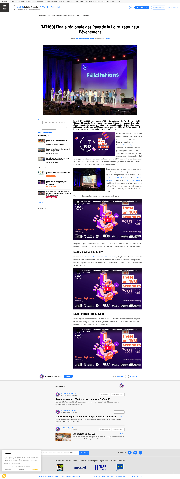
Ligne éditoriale (137, 476)
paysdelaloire (53, 122)
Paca (81, 1)
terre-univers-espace (117, 394)
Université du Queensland (128, 144)
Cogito (28, 1)
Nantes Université (133, 180)
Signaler (43, 208)
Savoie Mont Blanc (91, 1)
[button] (4, 476)
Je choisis (21, 469)
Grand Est (101, 1)
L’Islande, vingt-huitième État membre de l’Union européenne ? (58, 150)
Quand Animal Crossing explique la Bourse (56, 141)
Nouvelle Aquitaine (38, 1)
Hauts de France (111, 1)
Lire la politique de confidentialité (12, 463)
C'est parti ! (84, 453)
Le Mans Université (114, 177)
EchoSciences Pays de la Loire (85, 39)
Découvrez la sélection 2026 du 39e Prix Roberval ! (58, 173)
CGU (128, 476)
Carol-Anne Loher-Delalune (56, 144)
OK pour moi (35, 469)
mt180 (45, 122)
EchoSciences (6, 1)
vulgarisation (62, 126)
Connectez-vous (158, 7)
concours (62, 122)
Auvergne (70, 1)
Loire (76, 1)
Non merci (8, 469)
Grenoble (62, 1)
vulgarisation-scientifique (49, 127)
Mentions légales (99, 476)
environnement (105, 394)
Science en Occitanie (51, 1)
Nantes (14, 1)
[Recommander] (127, 376)
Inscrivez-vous (173, 7)
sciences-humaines (118, 429)
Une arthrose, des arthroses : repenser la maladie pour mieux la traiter (58, 159)
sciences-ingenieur (105, 429)
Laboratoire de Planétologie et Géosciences (100, 256)
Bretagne (21, 1)
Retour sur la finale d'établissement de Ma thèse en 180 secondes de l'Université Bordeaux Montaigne (58, 193)
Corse (120, 1)
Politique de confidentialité (116, 476)
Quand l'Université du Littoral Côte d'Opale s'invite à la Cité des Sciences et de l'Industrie (58, 182)
